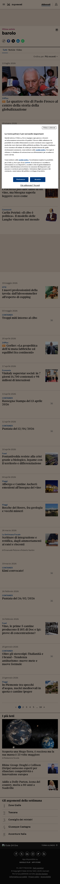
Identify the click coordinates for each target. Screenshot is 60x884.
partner (28, 162)
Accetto (38, 179)
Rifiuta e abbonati (49, 128)
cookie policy (40, 150)
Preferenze (20, 179)
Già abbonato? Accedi (30, 185)
